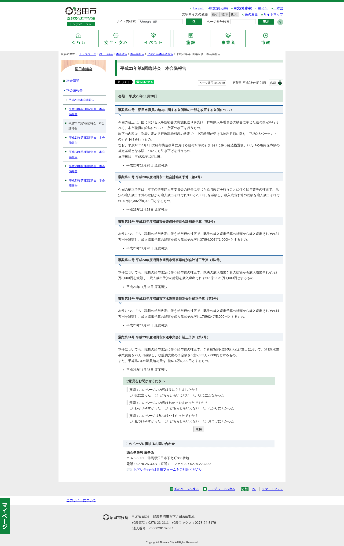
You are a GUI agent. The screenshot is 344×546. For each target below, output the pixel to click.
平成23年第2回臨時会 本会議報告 (87, 169)
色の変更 (251, 14)
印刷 (273, 83)
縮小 (214, 14)
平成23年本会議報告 (160, 54)
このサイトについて (81, 500)
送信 (199, 429)
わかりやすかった (148, 408)
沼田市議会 (106, 54)
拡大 (234, 14)
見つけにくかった (221, 421)
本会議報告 (137, 54)
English (198, 8)
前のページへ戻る (186, 489)
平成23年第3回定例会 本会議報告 (87, 154)
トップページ (87, 54)
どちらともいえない (174, 395)
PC (254, 489)
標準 (224, 14)
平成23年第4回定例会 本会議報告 (87, 140)
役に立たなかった (211, 395)
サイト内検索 (126, 21)
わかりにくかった (221, 408)
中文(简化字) (218, 8)
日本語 (278, 8)
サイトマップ (273, 14)
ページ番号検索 (218, 21)
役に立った (143, 395)
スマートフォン (272, 489)
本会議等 (121, 54)
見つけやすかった (148, 421)
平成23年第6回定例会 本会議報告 (87, 111)
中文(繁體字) (243, 8)
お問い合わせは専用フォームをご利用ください (168, 469)
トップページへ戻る (221, 489)
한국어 (263, 8)
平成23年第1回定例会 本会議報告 (87, 183)
